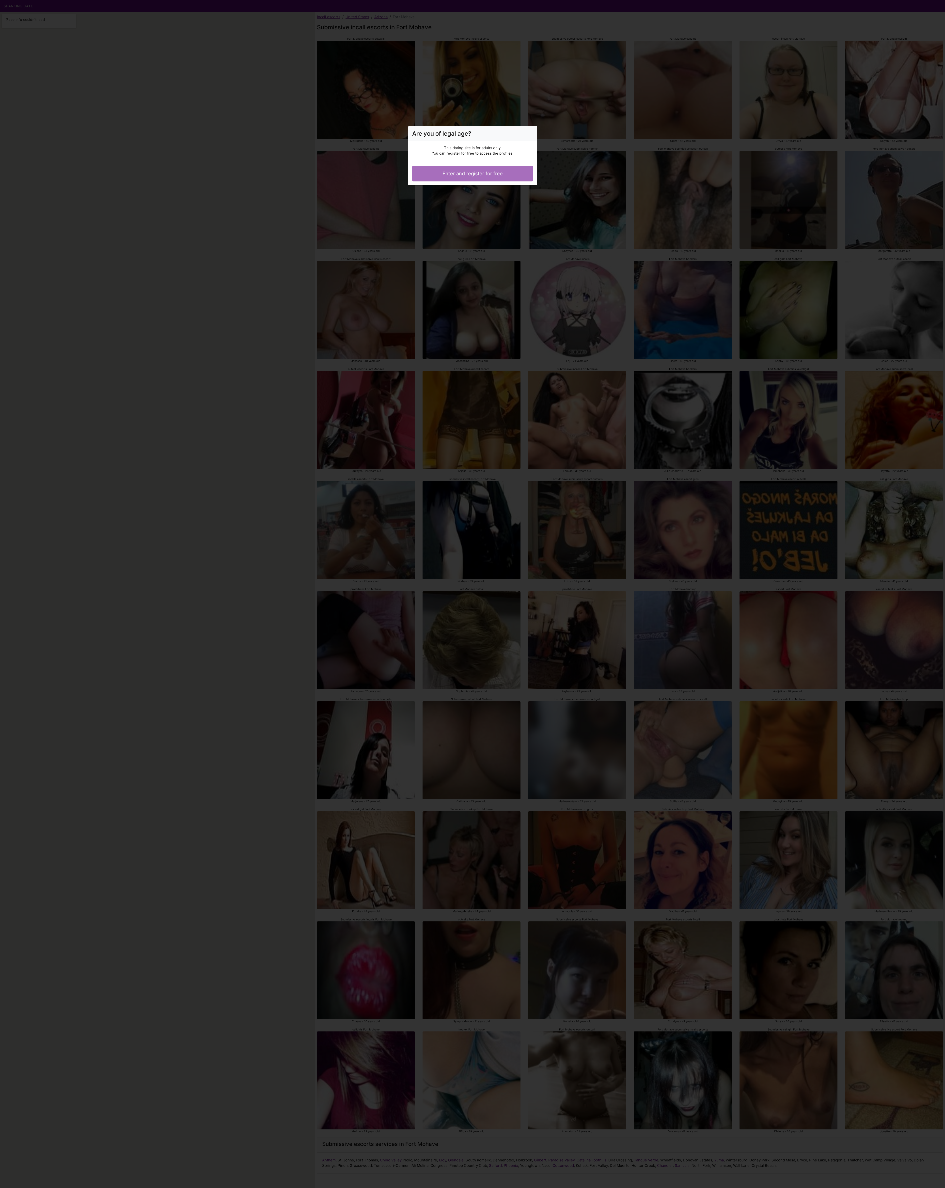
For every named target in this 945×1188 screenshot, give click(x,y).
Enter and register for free (472, 174)
